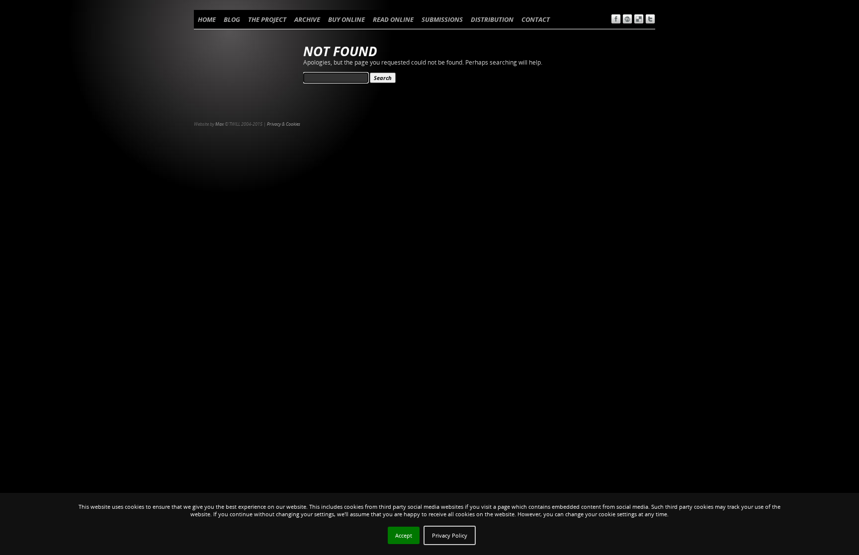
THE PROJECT (267, 19)
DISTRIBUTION (492, 19)
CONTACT (535, 19)
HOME (207, 19)
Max (219, 124)
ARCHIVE (307, 19)
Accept (403, 535)
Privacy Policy (449, 535)
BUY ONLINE (346, 19)
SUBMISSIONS (442, 19)
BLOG (232, 19)
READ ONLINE (393, 19)
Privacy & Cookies (283, 124)
